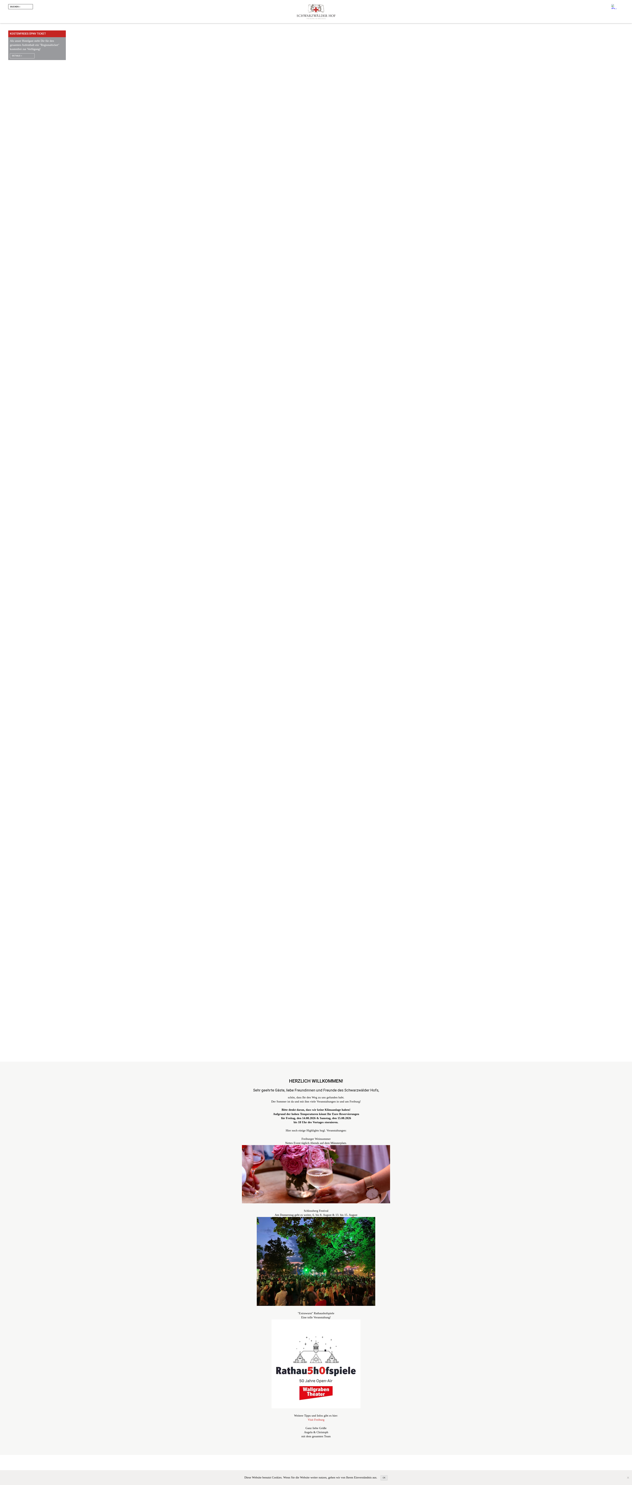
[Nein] (628, 1477)
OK (384, 1478)
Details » (17, 56)
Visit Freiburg (316, 1419)
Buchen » (15, 7)
